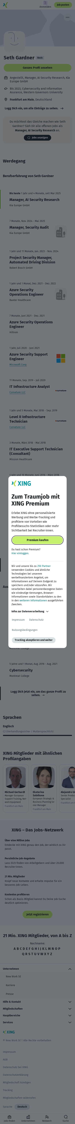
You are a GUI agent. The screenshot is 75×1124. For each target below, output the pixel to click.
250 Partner (44, 566)
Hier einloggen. (20, 553)
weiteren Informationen (33, 600)
